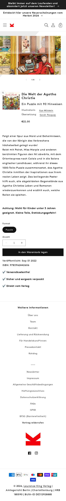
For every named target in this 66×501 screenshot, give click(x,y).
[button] (4, 25)
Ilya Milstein (46, 110)
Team (33, 321)
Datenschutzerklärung (33, 397)
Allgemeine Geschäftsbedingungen (33, 384)
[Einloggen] (53, 25)
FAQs (33, 403)
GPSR (33, 409)
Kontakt (33, 328)
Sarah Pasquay (48, 114)
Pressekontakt (33, 347)
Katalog (33, 353)
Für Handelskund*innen (33, 340)
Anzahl (6, 237)
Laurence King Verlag (37, 486)
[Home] (12, 25)
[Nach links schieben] (26, 79)
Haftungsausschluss (33, 390)
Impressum (33, 378)
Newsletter (33, 371)
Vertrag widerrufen (33, 422)
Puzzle (9, 229)
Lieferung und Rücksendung (33, 334)
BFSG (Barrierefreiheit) (33, 416)
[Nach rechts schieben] (39, 79)
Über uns (33, 315)
